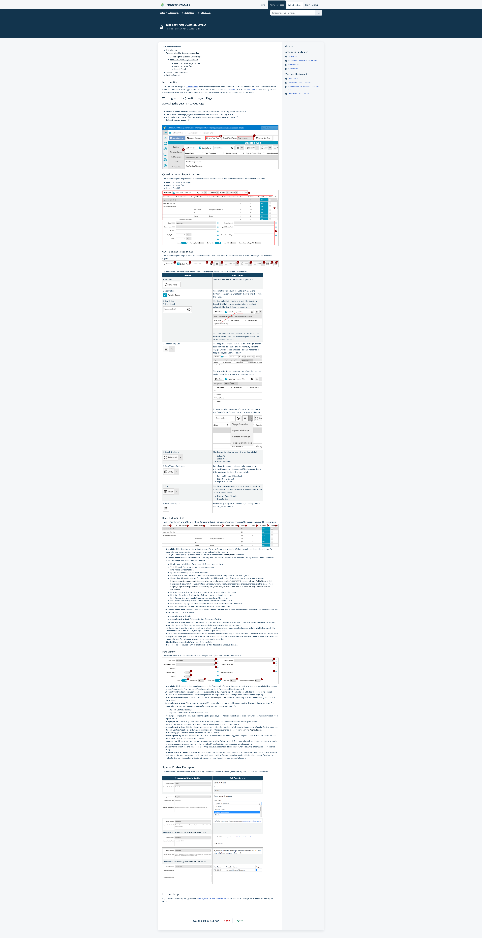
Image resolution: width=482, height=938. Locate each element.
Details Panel (180, 69)
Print (290, 46)
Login (307, 5)
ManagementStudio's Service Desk (213, 898)
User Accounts (293, 64)
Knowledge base (277, 5)
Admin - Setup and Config (211, 12)
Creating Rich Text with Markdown (191, 832)
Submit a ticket (295, 5)
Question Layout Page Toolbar (187, 63)
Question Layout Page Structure (184, 59)
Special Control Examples (177, 72)
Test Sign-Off (293, 78)
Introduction (171, 50)
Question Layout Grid (183, 66)
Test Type (250, 89)
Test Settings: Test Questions (299, 82)
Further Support (173, 75)
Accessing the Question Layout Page (185, 56)
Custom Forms (293, 56)
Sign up (315, 5)
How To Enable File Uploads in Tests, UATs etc (303, 87)
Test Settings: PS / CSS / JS (298, 93)
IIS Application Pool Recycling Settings (302, 60)
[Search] (318, 13)
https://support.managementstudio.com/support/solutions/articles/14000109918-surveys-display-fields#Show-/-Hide (221, 581)
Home (262, 5)
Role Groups (293, 68)
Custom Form (192, 86)
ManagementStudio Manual (196, 12)
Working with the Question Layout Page (183, 53)
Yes (241, 920)
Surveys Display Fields (252, 730)
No (228, 920)
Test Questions (230, 89)
